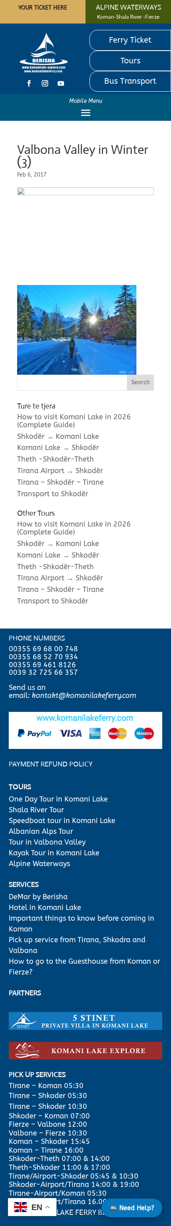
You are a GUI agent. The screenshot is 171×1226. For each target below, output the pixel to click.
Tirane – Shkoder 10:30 (48, 1106)
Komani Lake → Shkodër (58, 447)
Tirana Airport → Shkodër (60, 470)
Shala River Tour (36, 810)
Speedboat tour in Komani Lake (62, 820)
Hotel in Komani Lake (45, 907)
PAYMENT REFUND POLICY (51, 764)
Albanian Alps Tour (41, 831)
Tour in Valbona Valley (47, 842)
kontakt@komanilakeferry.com (84, 695)
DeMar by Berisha (38, 896)
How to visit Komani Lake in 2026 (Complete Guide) (74, 421)
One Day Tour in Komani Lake (59, 799)
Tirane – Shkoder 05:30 (48, 1095)
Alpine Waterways (39, 863)
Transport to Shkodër (52, 493)
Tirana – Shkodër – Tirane (60, 482)
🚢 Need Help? (131, 1208)
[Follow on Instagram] (45, 83)
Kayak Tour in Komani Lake (54, 853)
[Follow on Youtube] (60, 83)
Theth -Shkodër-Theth (55, 459)
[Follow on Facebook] (29, 83)
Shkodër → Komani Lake (58, 436)
